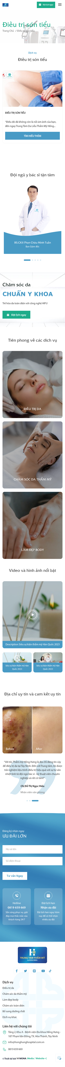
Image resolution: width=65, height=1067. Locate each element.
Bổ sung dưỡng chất (13, 1015)
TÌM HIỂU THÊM (32, 136)
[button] (29, 804)
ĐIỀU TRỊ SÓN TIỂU (15, 113)
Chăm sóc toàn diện (13, 1009)
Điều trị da (8, 992)
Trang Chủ (8, 31)
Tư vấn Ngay (15, 880)
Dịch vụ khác (9, 1021)
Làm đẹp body (10, 1004)
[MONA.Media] (32, 1063)
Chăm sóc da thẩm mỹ (14, 998)
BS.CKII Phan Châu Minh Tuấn (32, 242)
